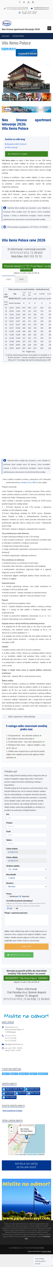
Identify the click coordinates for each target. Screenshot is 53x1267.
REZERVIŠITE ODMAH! (19, 154)
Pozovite (20, 955)
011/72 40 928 (10, 1038)
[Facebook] (19, 2)
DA (11, 908)
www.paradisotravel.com (41, 9)
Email (8, 831)
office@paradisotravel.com (41, 7)
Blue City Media (46, 1251)
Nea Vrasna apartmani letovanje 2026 (21, 29)
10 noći (8, 279)
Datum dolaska (12, 849)
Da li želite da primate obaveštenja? (19, 901)
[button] (49, 65)
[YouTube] (28, 2)
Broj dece (9, 883)
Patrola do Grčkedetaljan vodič (26, 1165)
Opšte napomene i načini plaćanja (21, 716)
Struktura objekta (12, 866)
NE (17, 908)
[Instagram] (33, 2)
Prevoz (8, 894)
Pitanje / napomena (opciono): (16, 913)
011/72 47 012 (10, 1035)
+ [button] (11, 1127)
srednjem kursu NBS (28, 482)
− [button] (11, 1131)
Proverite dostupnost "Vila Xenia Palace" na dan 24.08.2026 (27, 267)
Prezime (9, 823)
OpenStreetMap (32, 1154)
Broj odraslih (11, 874)
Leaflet (17, 1154)
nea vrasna (5, 36)
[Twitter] (24, 2)
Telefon (9, 840)
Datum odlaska (12, 857)
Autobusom (14, 896)
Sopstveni (25, 896)
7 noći (21, 279)
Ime (7, 814)
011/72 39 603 (10, 1040)
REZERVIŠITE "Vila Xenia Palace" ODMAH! (27, 978)
